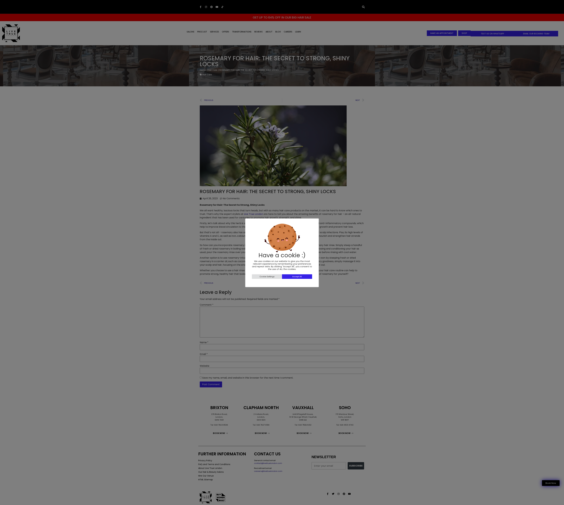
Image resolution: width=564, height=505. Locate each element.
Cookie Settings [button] (267, 276)
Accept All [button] (297, 276)
